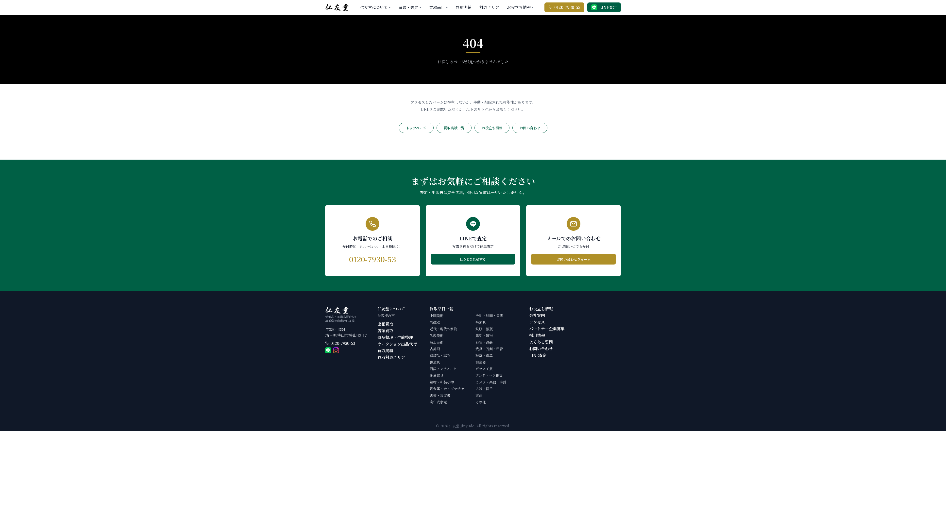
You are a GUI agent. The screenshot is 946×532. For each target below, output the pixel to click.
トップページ (416, 127)
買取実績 (464, 7)
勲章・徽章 (484, 355)
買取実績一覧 (454, 127)
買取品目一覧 (441, 309)
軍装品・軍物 (440, 355)
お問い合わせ (530, 127)
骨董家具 (436, 375)
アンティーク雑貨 (489, 375)
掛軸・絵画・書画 (489, 315)
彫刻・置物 (484, 335)
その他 (480, 401)
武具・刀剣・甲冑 (489, 348)
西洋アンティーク (443, 368)
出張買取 (385, 324)
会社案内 (537, 315)
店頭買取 (385, 330)
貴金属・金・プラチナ (447, 388)
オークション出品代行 (397, 344)
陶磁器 (435, 322)
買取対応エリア (391, 357)
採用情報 (537, 335)
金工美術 (436, 342)
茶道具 (480, 322)
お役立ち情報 (519, 7)
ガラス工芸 (484, 368)
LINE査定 (538, 355)
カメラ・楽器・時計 (491, 382)
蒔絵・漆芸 (484, 342)
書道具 (435, 362)
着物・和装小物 (442, 382)
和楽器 (480, 362)
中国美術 (436, 315)
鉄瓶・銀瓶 (484, 328)
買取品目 (437, 7)
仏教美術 (436, 335)
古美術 (435, 348)
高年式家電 (438, 401)
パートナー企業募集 (547, 329)
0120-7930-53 (343, 343)
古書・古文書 (440, 395)
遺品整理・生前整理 (395, 337)
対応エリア (489, 7)
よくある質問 (541, 342)
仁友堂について (374, 7)
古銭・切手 (484, 388)
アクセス (537, 322)
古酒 (478, 395)
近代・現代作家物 (443, 328)
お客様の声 (386, 315)
